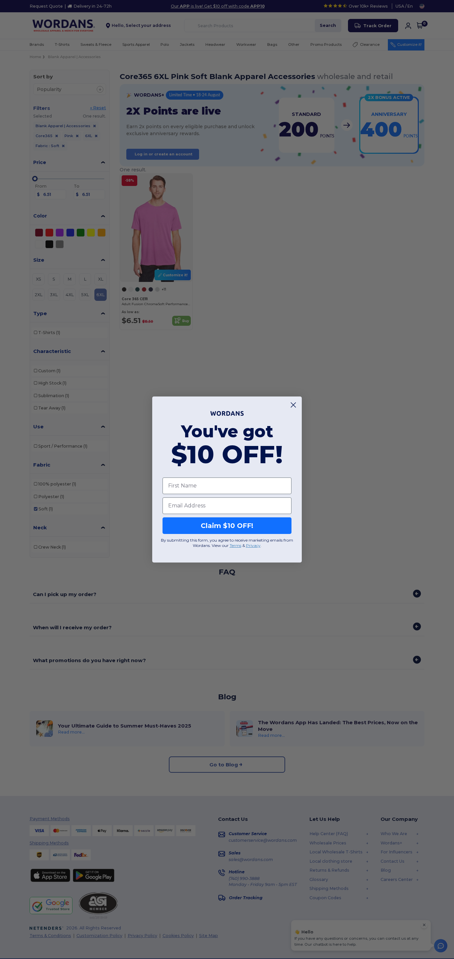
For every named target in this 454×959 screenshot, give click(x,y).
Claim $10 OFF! (227, 526)
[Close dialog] (293, 405)
